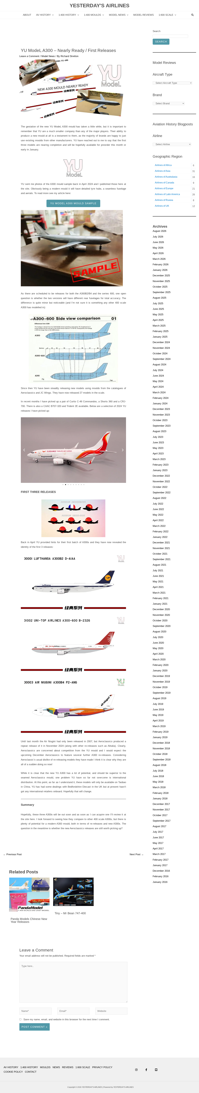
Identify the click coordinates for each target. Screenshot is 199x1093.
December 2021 (161, 542)
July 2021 (158, 570)
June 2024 (158, 375)
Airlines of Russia (164, 200)
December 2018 (161, 742)
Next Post (137, 854)
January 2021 (160, 603)
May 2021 (158, 581)
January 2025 (160, 336)
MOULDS (45, 1067)
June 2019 (158, 709)
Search (156, 31)
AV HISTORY (43, 15)
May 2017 (158, 843)
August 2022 (159, 498)
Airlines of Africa (163, 165)
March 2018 (159, 787)
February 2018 (160, 793)
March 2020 (159, 659)
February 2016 (160, 876)
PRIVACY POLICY (102, 1067)
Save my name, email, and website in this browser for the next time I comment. (66, 1019)
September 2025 (161, 292)
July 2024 (158, 370)
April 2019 (158, 720)
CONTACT (30, 1071)
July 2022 (158, 503)
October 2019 (160, 687)
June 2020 (158, 642)
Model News (48, 56)
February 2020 (160, 665)
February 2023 (160, 464)
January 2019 (160, 737)
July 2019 (158, 704)
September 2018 (161, 759)
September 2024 (161, 359)
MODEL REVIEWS (143, 15)
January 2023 (160, 470)
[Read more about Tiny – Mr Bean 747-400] (73, 891)
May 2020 (158, 648)
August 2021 (159, 564)
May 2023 (158, 448)
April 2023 (158, 453)
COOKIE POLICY (13, 1071)
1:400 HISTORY (67, 15)
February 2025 (160, 331)
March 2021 (159, 592)
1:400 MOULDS (92, 15)
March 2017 (159, 854)
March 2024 (159, 392)
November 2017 (161, 809)
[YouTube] (156, 1069)
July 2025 (158, 303)
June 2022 (158, 509)
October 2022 (160, 487)
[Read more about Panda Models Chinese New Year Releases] (29, 894)
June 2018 (158, 776)
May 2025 (158, 314)
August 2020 (159, 631)
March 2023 (159, 459)
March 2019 (159, 726)
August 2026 (159, 231)
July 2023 (158, 437)
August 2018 (159, 765)
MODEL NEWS (117, 15)
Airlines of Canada (164, 182)
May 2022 (158, 514)
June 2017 (158, 837)
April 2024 (158, 386)
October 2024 (160, 353)
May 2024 (158, 381)
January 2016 (160, 882)
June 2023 (158, 442)
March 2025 (159, 325)
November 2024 (161, 348)
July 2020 (158, 637)
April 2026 (158, 253)
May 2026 (158, 247)
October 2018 (160, 754)
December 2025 (161, 275)
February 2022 (160, 531)
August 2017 (159, 826)
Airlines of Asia (162, 171)
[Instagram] (136, 1069)
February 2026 (160, 264)
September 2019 (161, 692)
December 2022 (161, 475)
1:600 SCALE (166, 15)
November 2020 (161, 615)
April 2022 (158, 520)
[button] (52, 15)
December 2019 (161, 676)
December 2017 (161, 804)
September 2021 (161, 559)
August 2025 (159, 297)
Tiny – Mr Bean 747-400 (70, 913)
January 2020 (160, 670)
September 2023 (161, 425)
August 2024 (159, 364)
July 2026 (158, 236)
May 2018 (158, 781)
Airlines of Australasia (166, 177)
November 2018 (161, 748)
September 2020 (161, 626)
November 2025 (161, 281)
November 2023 (161, 414)
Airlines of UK (162, 206)
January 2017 (160, 865)
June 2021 (158, 576)
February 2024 (160, 398)
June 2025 (158, 309)
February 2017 (160, 859)
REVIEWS (67, 1067)
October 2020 (160, 620)
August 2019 (159, 698)
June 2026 (158, 242)
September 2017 (161, 820)
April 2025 (158, 320)
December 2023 (161, 409)
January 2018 (160, 798)
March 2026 (159, 259)
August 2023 (159, 431)
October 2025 (160, 286)
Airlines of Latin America (167, 194)
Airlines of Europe (164, 188)
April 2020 (158, 653)
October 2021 (160, 553)
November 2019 (161, 681)
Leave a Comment (29, 56)
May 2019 (158, 715)
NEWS (56, 1067)
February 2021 (160, 598)
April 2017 (158, 848)
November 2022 (161, 481)
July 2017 (158, 831)
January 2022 (160, 537)
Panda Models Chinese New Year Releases (29, 920)
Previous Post (12, 854)
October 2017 (160, 815)
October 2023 (160, 420)
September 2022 (161, 492)
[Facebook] (146, 1069)
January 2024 (160, 403)
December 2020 (161, 609)
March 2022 (159, 526)
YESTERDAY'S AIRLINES (99, 5)
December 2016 (161, 870)
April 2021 (158, 587)
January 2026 (160, 270)
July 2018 (158, 770)
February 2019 (160, 731)
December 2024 (161, 342)
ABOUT (27, 15)
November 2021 (161, 548)
